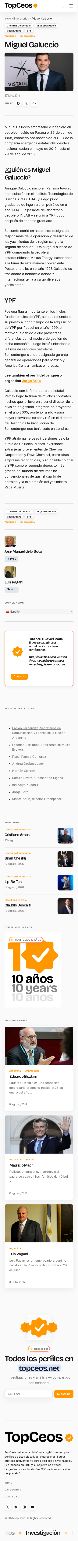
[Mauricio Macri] (39, 1134)
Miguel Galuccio (46, 25)
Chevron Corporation (19, 25)
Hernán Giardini (23, 771)
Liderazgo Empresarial (18, 829)
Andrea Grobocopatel (28, 763)
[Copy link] (34, 103)
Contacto (19, 676)
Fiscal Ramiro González (29, 756)
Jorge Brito (31, 381)
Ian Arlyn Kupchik (25, 785)
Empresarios (21, 18)
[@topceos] (8, 1507)
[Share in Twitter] (26, 103)
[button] (62, 6)
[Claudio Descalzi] (65, 906)
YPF (29, 30)
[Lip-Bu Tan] (65, 882)
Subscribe (63, 1393)
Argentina (10, 35)
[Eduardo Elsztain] (39, 1046)
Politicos (30, 1159)
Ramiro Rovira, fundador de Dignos (37, 778)
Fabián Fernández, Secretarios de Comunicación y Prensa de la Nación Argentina (38, 733)
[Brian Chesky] (65, 859)
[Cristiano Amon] (65, 836)
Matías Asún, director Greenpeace (37, 799)
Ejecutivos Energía (16, 899)
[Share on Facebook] (18, 103)
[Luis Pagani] (39, 1223)
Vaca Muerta (14, 30)
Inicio (8, 18)
